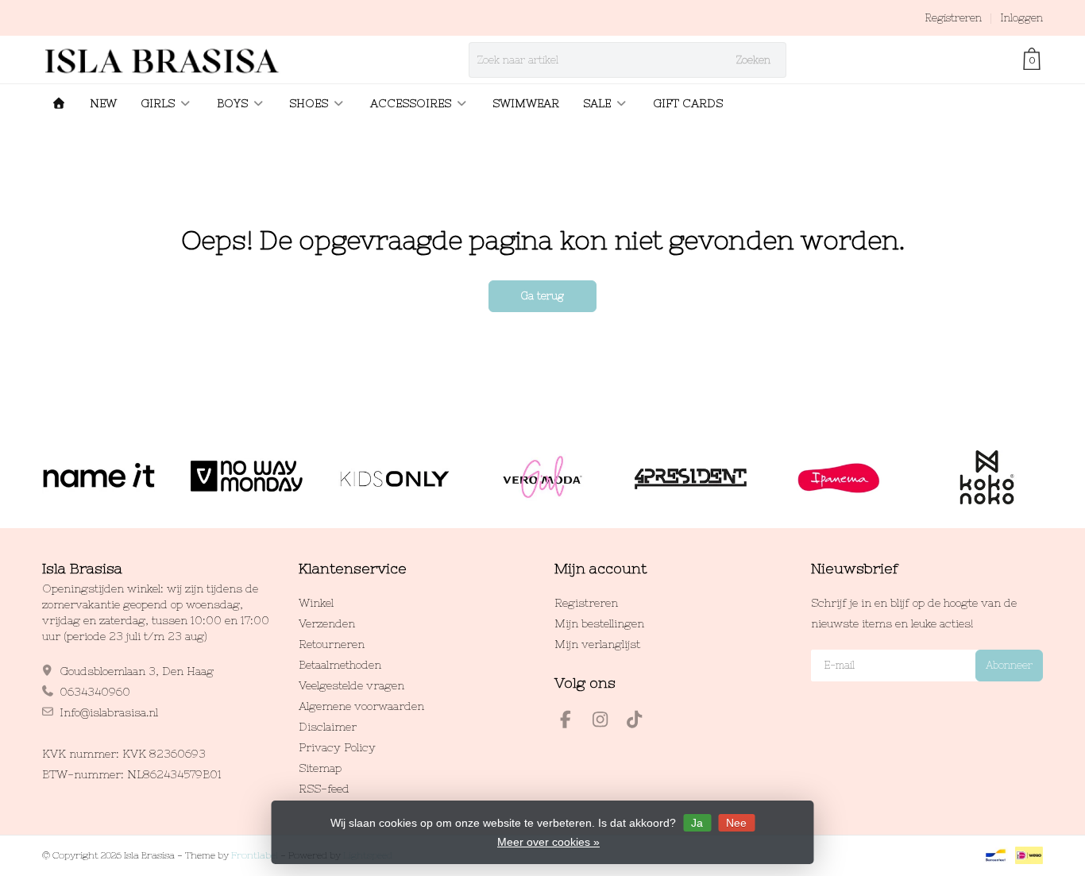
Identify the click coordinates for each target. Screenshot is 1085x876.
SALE (597, 103)
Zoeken (753, 60)
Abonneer (1009, 665)
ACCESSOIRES (410, 103)
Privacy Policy (337, 747)
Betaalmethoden (340, 664)
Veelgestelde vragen (351, 685)
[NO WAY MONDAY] (247, 477)
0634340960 (95, 691)
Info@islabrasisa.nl (109, 712)
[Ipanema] (838, 477)
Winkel (316, 602)
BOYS (232, 103)
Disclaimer (328, 726)
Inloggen (1021, 18)
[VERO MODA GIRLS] (542, 477)
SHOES (308, 103)
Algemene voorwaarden (361, 706)
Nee (736, 822)
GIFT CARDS (688, 103)
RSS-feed (324, 788)
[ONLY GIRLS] (394, 477)
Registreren (953, 18)
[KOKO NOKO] (987, 477)
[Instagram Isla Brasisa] (606, 722)
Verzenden (327, 623)
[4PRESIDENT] (691, 477)
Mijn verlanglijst (597, 644)
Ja (697, 822)
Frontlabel (254, 855)
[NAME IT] (98, 477)
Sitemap (320, 768)
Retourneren (332, 644)
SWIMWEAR (525, 103)
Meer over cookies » (548, 841)
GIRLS (158, 103)
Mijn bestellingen (599, 623)
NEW (103, 103)
